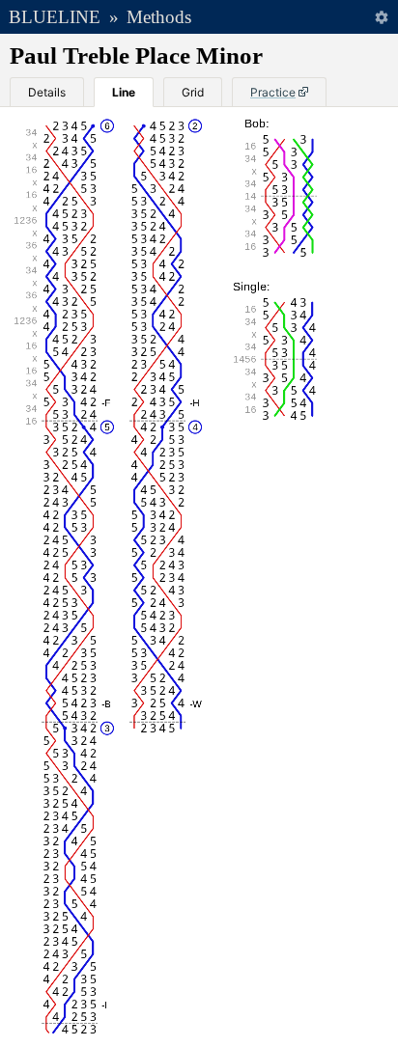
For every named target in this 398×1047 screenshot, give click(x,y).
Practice (273, 92)
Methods (159, 17)
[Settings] (381, 17)
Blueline (54, 17)
